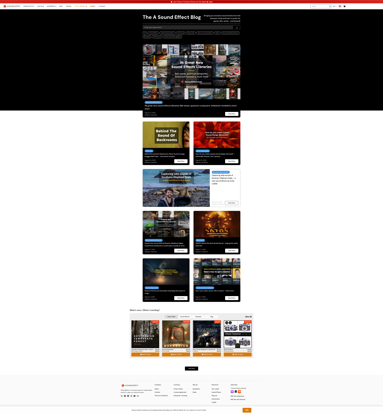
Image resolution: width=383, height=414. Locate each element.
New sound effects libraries (230, 33)
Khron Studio (165, 351)
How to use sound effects (205, 33)
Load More (191, 368)
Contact (157, 392)
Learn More (145, 343)
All (144, 33)
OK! (247, 410)
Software (198, 317)
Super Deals (171, 317)
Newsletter (196, 389)
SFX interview (157, 37)
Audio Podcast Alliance (167, 33)
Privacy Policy (178, 389)
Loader (214, 402)
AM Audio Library (228, 351)
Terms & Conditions (161, 395)
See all (248, 316)
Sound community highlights (173, 37)
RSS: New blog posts (237, 396)
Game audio (190, 33)
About (157, 389)
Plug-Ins (214, 395)
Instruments (216, 399)
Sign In (334, 6)
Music (217, 33)
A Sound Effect (153, 33)
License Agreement (180, 392)
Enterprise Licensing (180, 395)
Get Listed (215, 389)
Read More (231, 114)
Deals (194, 392)
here (211, 2)
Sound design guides (203, 151)
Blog (211, 317)
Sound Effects (184, 317)
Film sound (181, 33)
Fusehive (195, 351)
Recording (147, 37)
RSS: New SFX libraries (238, 399)
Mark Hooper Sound (137, 351)
